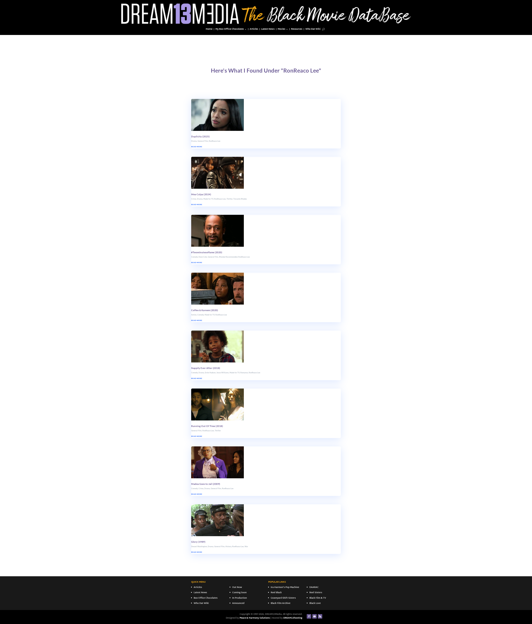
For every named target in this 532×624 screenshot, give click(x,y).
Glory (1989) (198, 541)
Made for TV (208, 199)
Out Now (237, 587)
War (246, 546)
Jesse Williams (222, 372)
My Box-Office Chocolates (229, 29)
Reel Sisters (315, 593)
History (228, 546)
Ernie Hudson (210, 372)
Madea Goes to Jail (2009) (205, 483)
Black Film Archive (280, 603)
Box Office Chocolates (206, 598)
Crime (193, 199)
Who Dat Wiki (313, 29)
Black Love (315, 603)
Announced (238, 603)
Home (209, 29)
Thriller (229, 199)
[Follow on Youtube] (314, 616)
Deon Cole (203, 257)
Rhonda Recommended (228, 257)
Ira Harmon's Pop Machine (285, 587)
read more (196, 147)
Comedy (194, 257)
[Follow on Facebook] (309, 616)
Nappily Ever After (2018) (205, 368)
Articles (254, 29)
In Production (239, 598)
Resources (296, 29)
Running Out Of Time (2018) (207, 426)
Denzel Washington (199, 546)
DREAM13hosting (292, 618)
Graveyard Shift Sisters (283, 598)
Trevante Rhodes (240, 199)
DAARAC (314, 587)
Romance (244, 372)
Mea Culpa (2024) (201, 194)
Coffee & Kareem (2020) (204, 310)
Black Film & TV (317, 598)
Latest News (268, 29)
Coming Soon (239, 593)
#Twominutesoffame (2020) (206, 252)
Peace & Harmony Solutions (255, 618)
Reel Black (276, 593)
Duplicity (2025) (200, 136)
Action (193, 315)
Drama (194, 141)
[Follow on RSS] (320, 616)
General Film (203, 141)
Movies (281, 29)
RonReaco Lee (214, 141)
